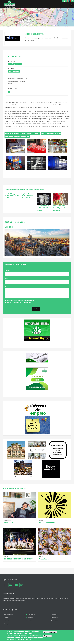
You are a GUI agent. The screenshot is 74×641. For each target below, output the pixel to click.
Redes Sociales (12, 88)
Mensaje (7, 287)
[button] (37, 15)
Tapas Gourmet (44, 559)
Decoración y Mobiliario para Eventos (17, 136)
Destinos (6, 617)
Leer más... (6, 603)
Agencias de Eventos (12, 133)
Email (6, 278)
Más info (28, 639)
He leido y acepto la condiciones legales (19, 302)
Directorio (30, 617)
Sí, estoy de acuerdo (50, 632)
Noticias (6, 621)
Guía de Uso (54, 617)
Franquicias (7, 624)
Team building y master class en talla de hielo (12, 195)
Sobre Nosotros (8, 614)
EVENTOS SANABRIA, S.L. (48, 523)
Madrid (9, 227)
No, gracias (47, 636)
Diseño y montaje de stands (30, 133)
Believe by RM (9, 523)
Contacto (53, 614)
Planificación (54, 621)
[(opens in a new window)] (9, 92)
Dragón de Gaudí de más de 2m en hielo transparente (27, 195)
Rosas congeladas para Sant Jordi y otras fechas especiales (59, 208)
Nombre (7, 270)
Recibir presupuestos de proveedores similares (20, 300)
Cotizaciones (31, 614)
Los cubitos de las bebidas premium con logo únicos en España (44, 208)
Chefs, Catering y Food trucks (51, 133)
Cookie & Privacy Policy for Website (14, 304)
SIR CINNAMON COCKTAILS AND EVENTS (18, 559)
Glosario (30, 621)
